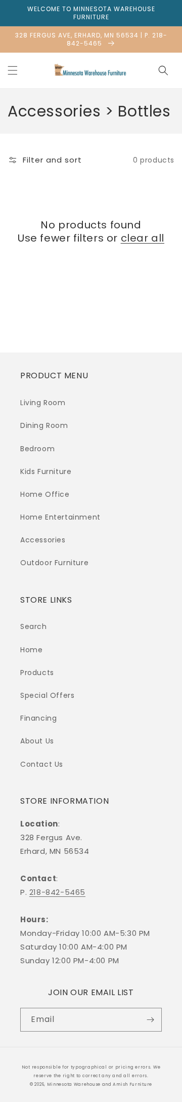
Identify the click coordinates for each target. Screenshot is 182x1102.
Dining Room (44, 425)
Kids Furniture (45, 471)
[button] (13, 70)
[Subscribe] (150, 1020)
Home (31, 650)
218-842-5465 (57, 892)
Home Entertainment (60, 517)
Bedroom (37, 449)
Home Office (45, 494)
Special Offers (47, 695)
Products (37, 672)
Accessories (43, 540)
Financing (38, 718)
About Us (37, 741)
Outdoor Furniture (54, 563)
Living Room (43, 403)
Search (33, 626)
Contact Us (41, 764)
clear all (142, 238)
